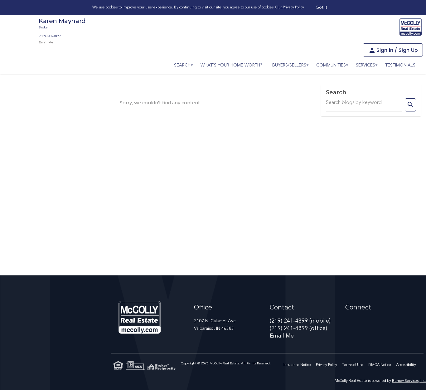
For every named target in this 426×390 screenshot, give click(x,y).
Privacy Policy (326, 365)
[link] (410, 27)
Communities (331, 65)
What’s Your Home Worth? (231, 65)
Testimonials (400, 65)
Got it (321, 7)
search (182, 65)
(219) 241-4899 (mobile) (300, 321)
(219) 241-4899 (50, 36)
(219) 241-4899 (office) (298, 328)
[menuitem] (182, 65)
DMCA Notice (379, 365)
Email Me (282, 336)
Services (365, 65)
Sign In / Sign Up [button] (397, 50)
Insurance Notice (297, 365)
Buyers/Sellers (289, 65)
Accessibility (406, 365)
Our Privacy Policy (289, 7)
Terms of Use (352, 365)
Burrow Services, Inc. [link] (409, 381)
